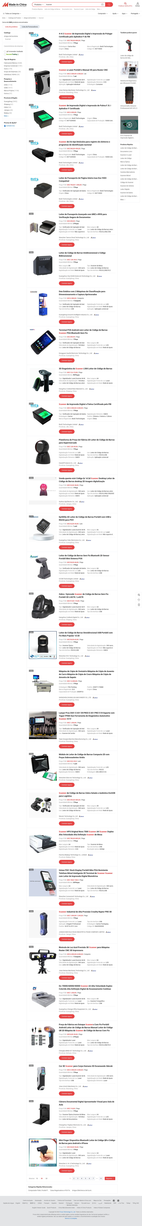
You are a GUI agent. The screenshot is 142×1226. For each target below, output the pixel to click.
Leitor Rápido (125, 189)
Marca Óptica (125, 162)
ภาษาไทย (121, 1203)
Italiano (77, 1203)
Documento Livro (67, 9)
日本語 (40, 1203)
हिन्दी (115, 1203)
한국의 (94, 1203)
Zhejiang (8, 104)
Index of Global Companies (102, 1207)
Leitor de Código (90, 9)
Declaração (38, 1200)
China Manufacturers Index (66, 1207)
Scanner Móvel (125, 175)
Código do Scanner (126, 182)
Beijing (8, 113)
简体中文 (25, 1203)
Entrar (137, 6)
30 (42, 1178)
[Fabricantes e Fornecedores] (14, 4)
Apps (123, 13)
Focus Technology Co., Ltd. (68, 1212)
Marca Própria (11, 90)
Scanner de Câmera (127, 186)
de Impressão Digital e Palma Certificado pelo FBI (85, 404)
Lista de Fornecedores (30, 27)
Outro (8, 69)
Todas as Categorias (12, 13)
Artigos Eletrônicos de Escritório (82, 1190)
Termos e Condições (71, 1218)
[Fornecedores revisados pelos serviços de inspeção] (14, 51)
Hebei (7, 107)
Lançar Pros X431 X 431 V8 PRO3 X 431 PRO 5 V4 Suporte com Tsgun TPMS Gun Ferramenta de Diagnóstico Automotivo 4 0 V (87, 716)
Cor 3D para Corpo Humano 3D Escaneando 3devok (86, 1066)
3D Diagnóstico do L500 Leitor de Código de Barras (85, 368)
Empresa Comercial (13, 66)
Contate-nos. (10, 126)
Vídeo (31, 33)
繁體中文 (32, 1203)
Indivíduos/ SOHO (12, 74)
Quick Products (51, 1207)
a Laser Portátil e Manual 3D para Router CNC (83, 70)
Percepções (107, 1200)
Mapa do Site (97, 1200)
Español (54, 1203)
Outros (8, 93)
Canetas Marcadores (127, 172)
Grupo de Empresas (12, 72)
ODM (8, 88)
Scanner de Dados (126, 193)
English (18, 1203)
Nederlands (107, 1203)
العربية (100, 1203)
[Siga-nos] (118, 1200)
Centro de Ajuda (28, 1200)
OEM (8, 85)
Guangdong (10, 101)
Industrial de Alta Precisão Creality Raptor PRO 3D (85, 912)
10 (37, 1178)
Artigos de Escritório (11, 36)
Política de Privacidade (64, 1200)
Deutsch (61, 1203)
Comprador (102, 13)
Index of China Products (84, 1207)
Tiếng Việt (136, 1203)
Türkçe (128, 1203)
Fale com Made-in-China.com (82, 1200)
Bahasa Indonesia (72, 1205)
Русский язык (85, 1203)
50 (46, 1178)
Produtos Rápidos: (37, 9)
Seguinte (109, 1178)
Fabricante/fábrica (13, 63)
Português (69, 1203)
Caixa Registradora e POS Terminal (60, 1190)
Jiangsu (8, 110)
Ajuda (114, 13)
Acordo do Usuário (49, 1200)
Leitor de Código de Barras (52, 9)
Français (46, 1203)
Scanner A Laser (79, 9)
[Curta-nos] (114, 1200)
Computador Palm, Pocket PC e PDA (38, 1190)
